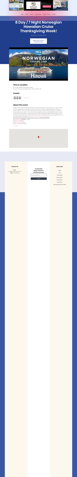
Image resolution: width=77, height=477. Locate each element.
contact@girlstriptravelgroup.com (14, 171)
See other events (38, 41)
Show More (15, 125)
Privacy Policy (59, 182)
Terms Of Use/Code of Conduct (59, 184)
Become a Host (60, 177)
